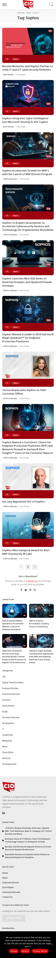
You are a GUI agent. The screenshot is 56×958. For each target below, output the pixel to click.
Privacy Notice (40, 951)
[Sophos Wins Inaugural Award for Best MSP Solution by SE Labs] (28, 529)
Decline (25, 951)
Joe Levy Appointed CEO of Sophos (23, 501)
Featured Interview (11, 694)
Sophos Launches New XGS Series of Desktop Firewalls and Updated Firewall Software (27, 282)
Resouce (6, 758)
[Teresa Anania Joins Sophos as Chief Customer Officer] (28, 369)
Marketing (7, 741)
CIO (4, 676)
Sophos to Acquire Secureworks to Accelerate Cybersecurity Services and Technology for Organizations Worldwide (27, 226)
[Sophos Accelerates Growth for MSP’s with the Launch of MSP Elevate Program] (28, 149)
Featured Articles (10, 688)
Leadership (7, 735)
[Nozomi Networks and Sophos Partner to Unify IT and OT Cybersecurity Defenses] (28, 45)
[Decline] (52, 944)
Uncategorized (9, 764)
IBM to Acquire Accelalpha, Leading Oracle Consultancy (39, 623)
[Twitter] (26, 590)
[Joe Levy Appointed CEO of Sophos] (28, 480)
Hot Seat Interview (11, 717)
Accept (13, 951)
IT (7, 59)
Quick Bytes (7, 752)
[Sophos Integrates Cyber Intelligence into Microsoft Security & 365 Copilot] (28, 97)
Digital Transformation (12, 682)
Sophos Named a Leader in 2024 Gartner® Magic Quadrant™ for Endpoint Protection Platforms (28, 338)
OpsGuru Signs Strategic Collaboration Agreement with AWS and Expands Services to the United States (41, 656)
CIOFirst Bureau (10, 179)
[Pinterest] (30, 590)
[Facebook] (21, 590)
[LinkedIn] (3, 813)
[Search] (50, 4)
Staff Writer (8, 75)
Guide (5, 711)
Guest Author (8, 706)
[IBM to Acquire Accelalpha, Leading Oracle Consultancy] (41, 611)
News (15, 59)
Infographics (8, 723)
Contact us (31, 581)
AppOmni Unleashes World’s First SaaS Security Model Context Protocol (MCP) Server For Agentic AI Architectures (14, 656)
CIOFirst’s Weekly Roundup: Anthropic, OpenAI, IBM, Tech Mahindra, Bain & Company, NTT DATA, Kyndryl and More (28, 831)
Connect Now (13, 918)
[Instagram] (35, 590)
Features (6, 700)
